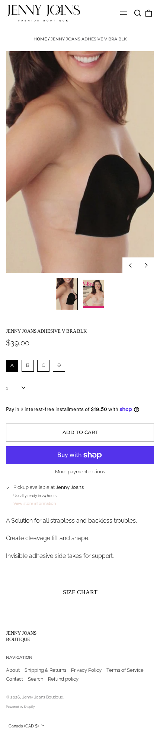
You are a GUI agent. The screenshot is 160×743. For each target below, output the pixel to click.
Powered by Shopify (20, 707)
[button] (137, 13)
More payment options (80, 471)
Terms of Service (125, 670)
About (13, 670)
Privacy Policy (86, 670)
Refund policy (63, 679)
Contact (14, 679)
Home (40, 39)
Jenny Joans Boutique (21, 636)
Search (35, 679)
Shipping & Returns (45, 670)
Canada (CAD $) (24, 726)
